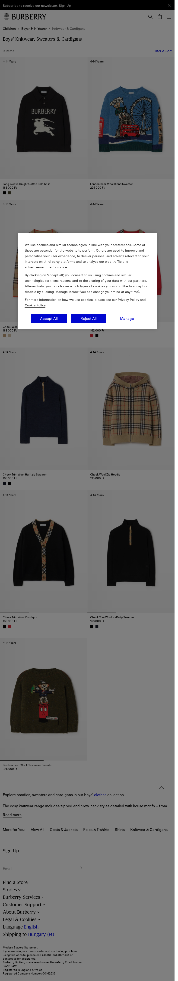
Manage (127, 318)
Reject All (88, 318)
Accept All (49, 318)
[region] (87, 281)
